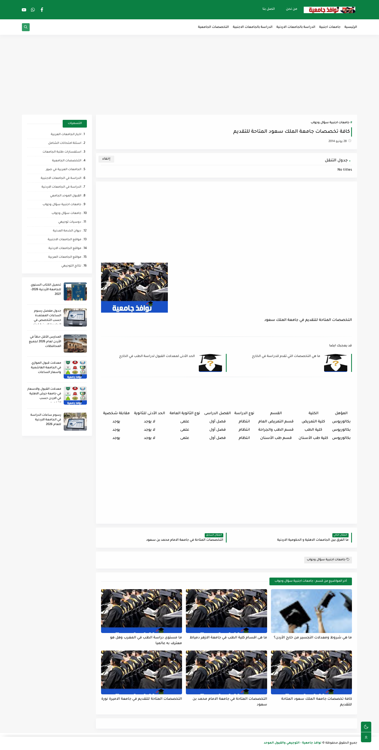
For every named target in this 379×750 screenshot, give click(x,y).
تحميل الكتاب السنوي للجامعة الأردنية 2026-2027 (46, 290)
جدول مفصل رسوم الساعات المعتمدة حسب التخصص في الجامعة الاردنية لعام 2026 (46, 320)
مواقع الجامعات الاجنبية (64, 239)
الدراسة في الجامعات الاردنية (61, 187)
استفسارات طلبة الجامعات (62, 152)
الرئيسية (350, 27)
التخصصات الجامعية (213, 27)
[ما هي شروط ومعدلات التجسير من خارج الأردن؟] (311, 611)
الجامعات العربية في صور (63, 169)
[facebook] (42, 9)
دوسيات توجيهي (69, 222)
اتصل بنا (268, 9)
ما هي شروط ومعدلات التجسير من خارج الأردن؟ (313, 638)
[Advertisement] (189, 75)
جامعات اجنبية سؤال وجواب (330, 122)
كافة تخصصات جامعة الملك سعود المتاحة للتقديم (316, 702)
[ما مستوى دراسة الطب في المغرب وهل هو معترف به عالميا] (141, 611)
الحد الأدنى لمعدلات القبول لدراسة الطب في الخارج (157, 356)
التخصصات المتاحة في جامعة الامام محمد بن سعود (230, 702)
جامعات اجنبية (330, 27)
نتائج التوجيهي (71, 266)
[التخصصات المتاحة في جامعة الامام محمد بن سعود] (226, 672)
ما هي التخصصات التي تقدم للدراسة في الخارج (286, 356)
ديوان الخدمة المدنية (67, 231)
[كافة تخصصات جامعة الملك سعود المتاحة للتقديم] (311, 672)
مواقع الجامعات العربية (64, 257)
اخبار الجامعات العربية (66, 134)
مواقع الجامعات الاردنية (64, 248)
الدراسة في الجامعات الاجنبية (61, 178)
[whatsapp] (33, 9)
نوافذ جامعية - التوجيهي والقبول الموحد (293, 743)
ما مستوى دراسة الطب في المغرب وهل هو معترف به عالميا (146, 641)
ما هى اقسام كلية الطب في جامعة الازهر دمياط (228, 638)
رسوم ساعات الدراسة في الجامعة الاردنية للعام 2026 (45, 420)
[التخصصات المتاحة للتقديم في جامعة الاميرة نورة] (141, 672)
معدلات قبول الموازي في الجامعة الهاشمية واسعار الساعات (46, 368)
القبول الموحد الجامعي (65, 196)
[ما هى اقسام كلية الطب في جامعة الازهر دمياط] (226, 611)
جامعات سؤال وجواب (66, 213)
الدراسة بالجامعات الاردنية (295, 27)
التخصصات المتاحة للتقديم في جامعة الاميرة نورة (141, 699)
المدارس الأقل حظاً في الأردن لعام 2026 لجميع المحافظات (45, 342)
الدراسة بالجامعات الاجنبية (253, 27)
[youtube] (24, 9)
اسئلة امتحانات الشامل (64, 143)
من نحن (291, 9)
